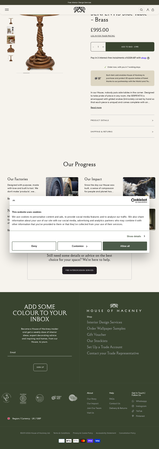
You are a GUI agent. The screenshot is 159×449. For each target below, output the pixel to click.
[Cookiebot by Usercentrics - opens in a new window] (133, 200)
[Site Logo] (79, 9)
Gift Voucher (96, 334)
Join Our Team (94, 408)
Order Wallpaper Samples (106, 328)
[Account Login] (148, 9)
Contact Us (114, 403)
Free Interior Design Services (79, 2)
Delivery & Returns (118, 408)
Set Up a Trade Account (104, 347)
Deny (34, 246)
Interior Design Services (104, 322)
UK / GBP (36, 418)
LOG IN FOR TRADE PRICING (103, 36)
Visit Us (90, 412)
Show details (134, 236)
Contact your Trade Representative (113, 353)
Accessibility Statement (106, 433)
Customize (78, 246)
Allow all (125, 246)
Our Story (91, 398)
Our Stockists (97, 340)
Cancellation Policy (127, 433)
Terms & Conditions (61, 433)
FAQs (111, 398)
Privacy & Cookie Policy (83, 433)
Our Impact (92, 403)
